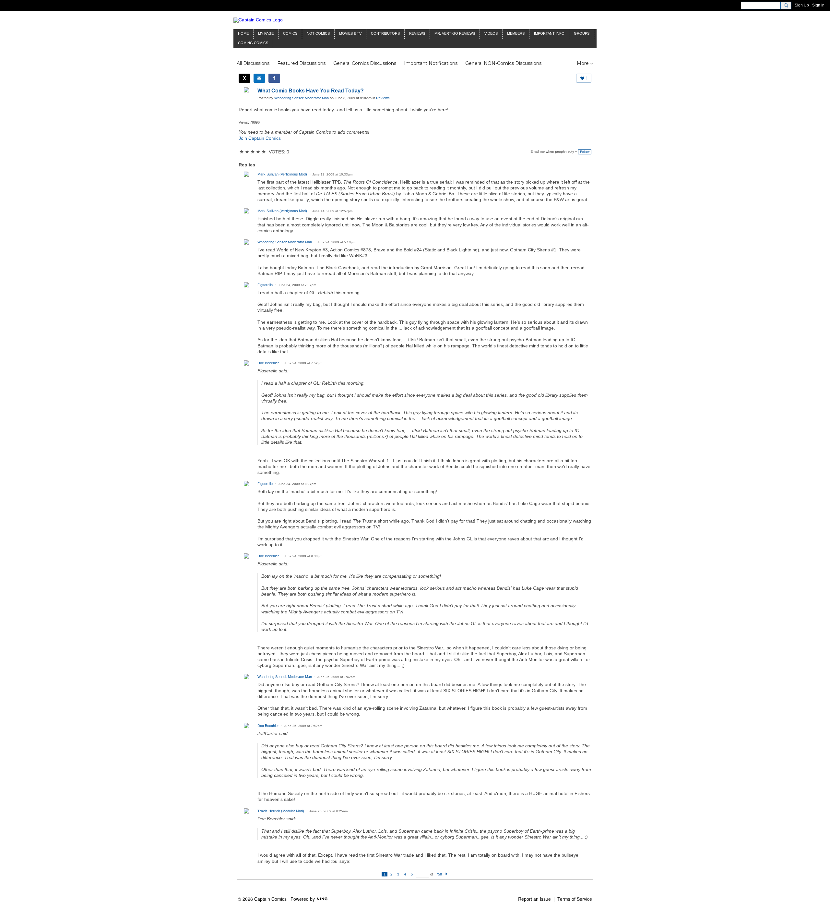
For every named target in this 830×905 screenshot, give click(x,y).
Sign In (818, 5)
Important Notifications (430, 63)
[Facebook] (274, 78)
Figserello (265, 285)
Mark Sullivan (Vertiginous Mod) (282, 174)
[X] (244, 78)
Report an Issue (534, 899)
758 (439, 874)
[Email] (259, 78)
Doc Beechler (268, 363)
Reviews (383, 98)
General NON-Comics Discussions (503, 63)
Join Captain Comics (260, 138)
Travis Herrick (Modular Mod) (280, 811)
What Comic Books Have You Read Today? (310, 90)
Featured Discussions (301, 63)
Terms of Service (574, 899)
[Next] (446, 874)
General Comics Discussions (364, 63)
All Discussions (253, 63)
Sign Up (802, 5)
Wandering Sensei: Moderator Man (301, 98)
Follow (584, 151)
